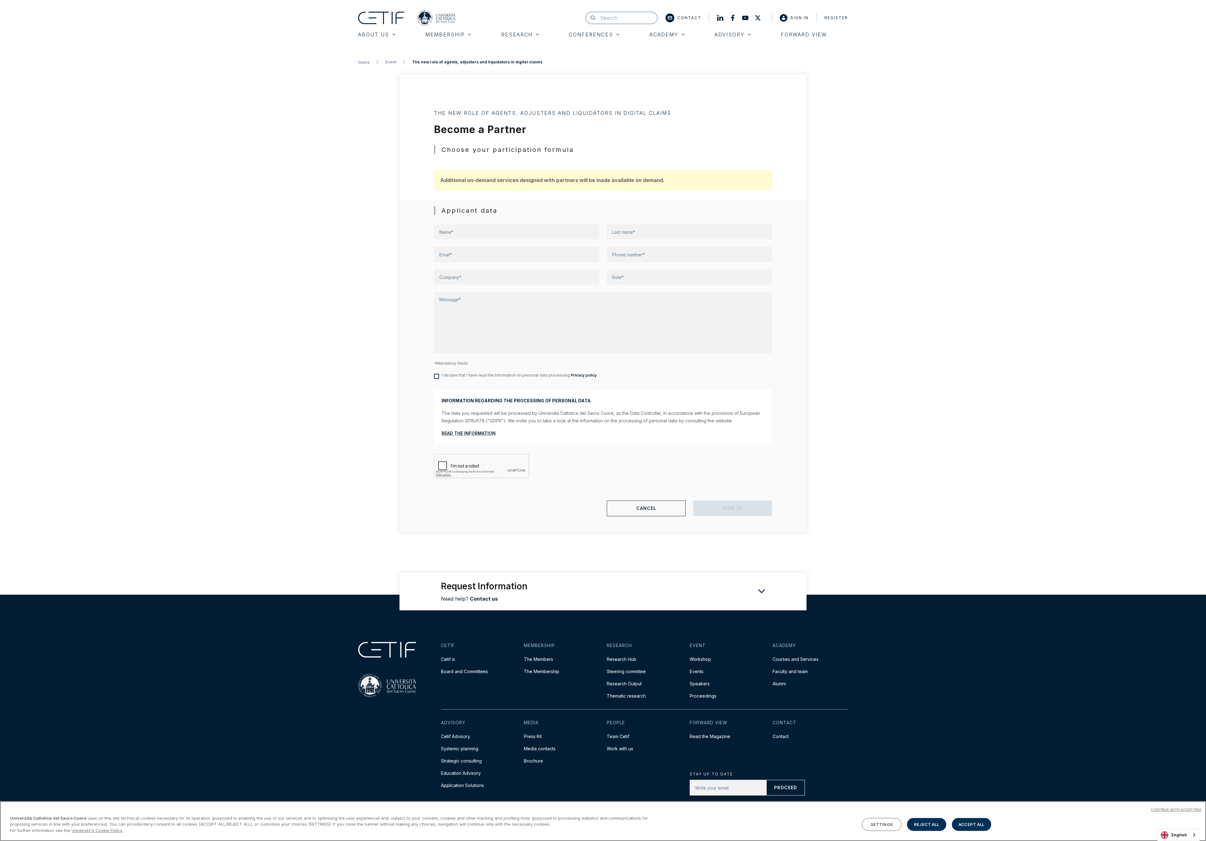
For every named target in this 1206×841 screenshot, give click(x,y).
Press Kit (533, 736)
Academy (663, 34)
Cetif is (448, 659)
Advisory (729, 34)
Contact (689, 17)
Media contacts (540, 748)
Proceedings (703, 696)
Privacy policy (584, 375)
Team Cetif (618, 736)
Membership (445, 34)
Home (364, 62)
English (1179, 834)
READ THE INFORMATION (469, 433)
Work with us (620, 748)
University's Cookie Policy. (97, 830)
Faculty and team (790, 671)
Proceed (785, 787)
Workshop (700, 659)
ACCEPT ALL (971, 824)
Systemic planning (459, 748)
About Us (373, 34)
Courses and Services (795, 659)
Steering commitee (626, 671)
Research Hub (621, 659)
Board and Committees (464, 671)
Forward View (804, 34)
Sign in (799, 17)
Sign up (732, 508)
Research (517, 34)
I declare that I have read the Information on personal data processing (519, 375)
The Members (538, 659)
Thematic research (626, 696)
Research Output (624, 683)
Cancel (646, 508)
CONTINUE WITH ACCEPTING (1176, 809)
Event (390, 62)
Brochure (533, 760)
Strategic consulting (461, 760)
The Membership (541, 671)
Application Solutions (462, 785)
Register (836, 17)
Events (697, 671)
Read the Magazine (710, 736)
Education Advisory (461, 773)
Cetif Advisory (455, 736)
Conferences (591, 34)
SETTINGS (882, 824)
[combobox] (1178, 835)
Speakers (700, 683)
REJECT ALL (926, 824)
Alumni (779, 683)
